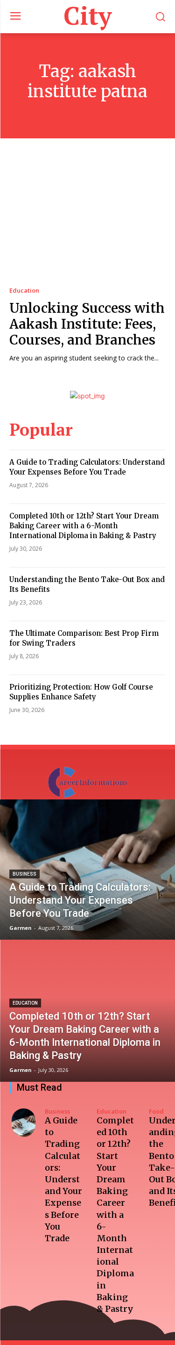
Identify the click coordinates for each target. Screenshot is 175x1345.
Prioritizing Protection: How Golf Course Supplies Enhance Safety (81, 692)
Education (24, 291)
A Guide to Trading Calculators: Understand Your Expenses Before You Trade (87, 467)
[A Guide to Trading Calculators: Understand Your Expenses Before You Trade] (87, 869)
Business (24, 874)
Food (156, 1111)
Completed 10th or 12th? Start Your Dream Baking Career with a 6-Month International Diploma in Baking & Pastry (84, 525)
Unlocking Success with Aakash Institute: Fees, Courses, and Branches (87, 324)
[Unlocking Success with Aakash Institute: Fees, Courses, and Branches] (87, 221)
